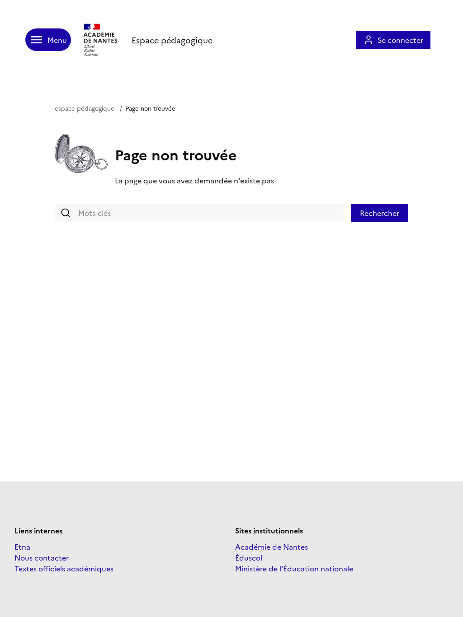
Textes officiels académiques (63, 568)
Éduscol (248, 557)
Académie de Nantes (271, 547)
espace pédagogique (84, 108)
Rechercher (379, 213)
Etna (22, 547)
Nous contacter (41, 557)
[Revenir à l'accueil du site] (101, 39)
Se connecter (400, 40)
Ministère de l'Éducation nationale (294, 568)
